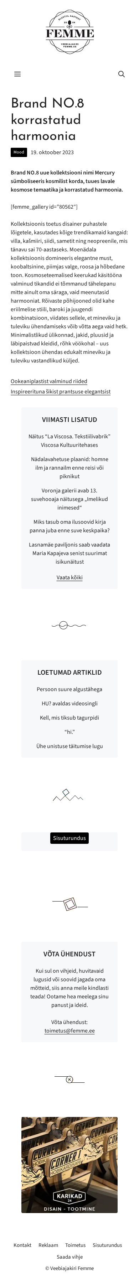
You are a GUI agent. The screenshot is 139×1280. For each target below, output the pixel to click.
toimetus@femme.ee (70, 1031)
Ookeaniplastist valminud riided (49, 381)
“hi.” (70, 732)
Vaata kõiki (70, 577)
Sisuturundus (107, 1245)
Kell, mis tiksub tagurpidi (69, 718)
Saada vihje (70, 1257)
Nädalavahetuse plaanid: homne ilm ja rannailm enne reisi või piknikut (69, 467)
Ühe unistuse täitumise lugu (69, 746)
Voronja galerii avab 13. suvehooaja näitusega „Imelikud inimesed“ (69, 499)
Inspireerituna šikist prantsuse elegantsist (60, 392)
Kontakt (22, 1245)
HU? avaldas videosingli (70, 703)
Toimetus (75, 1245)
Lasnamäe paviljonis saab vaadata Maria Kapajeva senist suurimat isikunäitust (69, 553)
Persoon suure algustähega (69, 689)
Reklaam (48, 1245)
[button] (121, 74)
